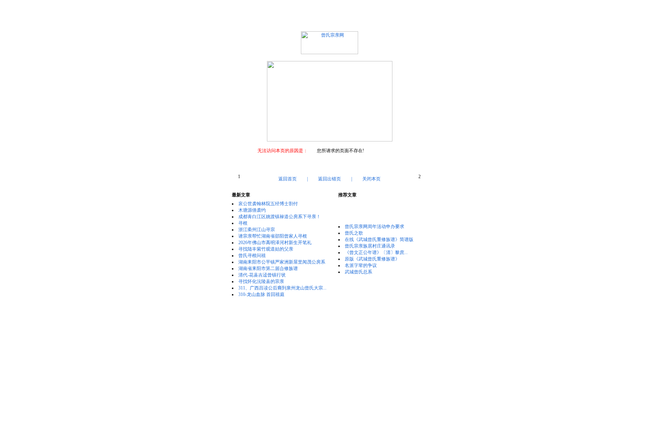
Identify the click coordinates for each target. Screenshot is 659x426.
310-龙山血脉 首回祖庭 (261, 294)
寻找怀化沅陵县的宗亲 (261, 281)
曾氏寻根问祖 (252, 255)
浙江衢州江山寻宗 (256, 229)
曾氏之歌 (354, 233)
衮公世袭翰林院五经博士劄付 (268, 203)
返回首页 (287, 179)
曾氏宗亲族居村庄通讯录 (370, 246)
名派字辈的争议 (361, 265)
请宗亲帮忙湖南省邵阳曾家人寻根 (272, 236)
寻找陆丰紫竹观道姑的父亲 (265, 249)
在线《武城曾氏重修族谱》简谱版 (379, 239)
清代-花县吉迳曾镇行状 (262, 275)
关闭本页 (371, 179)
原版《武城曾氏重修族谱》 (372, 259)
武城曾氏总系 (358, 272)
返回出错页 (329, 179)
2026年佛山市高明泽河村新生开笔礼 (275, 242)
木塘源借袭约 (252, 210)
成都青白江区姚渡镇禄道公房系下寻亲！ (279, 216)
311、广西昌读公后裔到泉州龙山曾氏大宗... (282, 288)
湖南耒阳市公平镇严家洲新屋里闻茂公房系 (281, 262)
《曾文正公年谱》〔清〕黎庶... (376, 252)
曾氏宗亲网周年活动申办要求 (374, 226)
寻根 (243, 223)
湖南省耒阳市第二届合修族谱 (268, 268)
